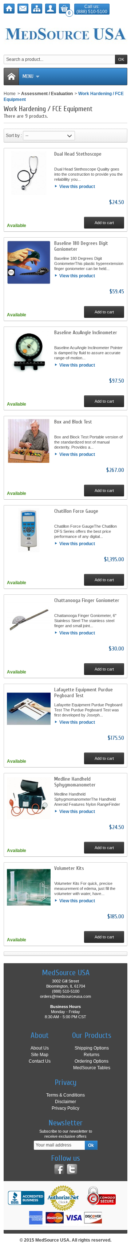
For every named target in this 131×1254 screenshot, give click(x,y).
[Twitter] (72, 1169)
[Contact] (23, 8)
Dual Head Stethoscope (78, 154)
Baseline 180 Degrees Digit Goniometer (81, 246)
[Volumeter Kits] (29, 887)
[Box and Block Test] (29, 441)
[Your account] (50, 8)
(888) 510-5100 (91, 11)
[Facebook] (59, 1169)
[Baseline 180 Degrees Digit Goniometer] (29, 262)
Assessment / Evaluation (47, 93)
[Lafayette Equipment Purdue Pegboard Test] (29, 709)
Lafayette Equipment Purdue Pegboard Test (83, 693)
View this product (77, 186)
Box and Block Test (73, 422)
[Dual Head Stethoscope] (29, 173)
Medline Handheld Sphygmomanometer (75, 782)
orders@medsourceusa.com (65, 996)
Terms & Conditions (65, 1095)
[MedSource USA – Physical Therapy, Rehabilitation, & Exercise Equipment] (65, 34)
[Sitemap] (37, 8)
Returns (91, 1054)
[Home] (9, 8)
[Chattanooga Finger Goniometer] (29, 619)
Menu (28, 76)
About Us (40, 1048)
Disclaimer (65, 1101)
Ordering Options (91, 1061)
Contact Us (40, 1061)
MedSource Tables (91, 1067)
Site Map (39, 1054)
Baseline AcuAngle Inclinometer (85, 332)
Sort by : (14, 135)
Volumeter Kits (69, 868)
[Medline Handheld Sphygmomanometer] (29, 798)
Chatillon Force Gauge (76, 511)
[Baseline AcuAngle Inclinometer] (29, 352)
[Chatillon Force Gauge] (29, 530)
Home (10, 93)
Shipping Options (92, 1048)
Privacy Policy (65, 1108)
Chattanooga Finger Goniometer (86, 600)
